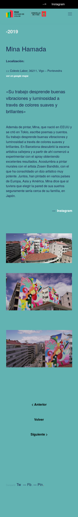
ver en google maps (17, 76)
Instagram (58, 4)
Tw (19, 484)
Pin (41, 484)
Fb (30, 484)
